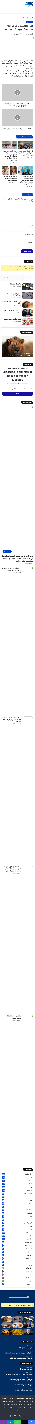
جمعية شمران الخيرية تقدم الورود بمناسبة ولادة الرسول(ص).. (11, 569)
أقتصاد (30, 1184)
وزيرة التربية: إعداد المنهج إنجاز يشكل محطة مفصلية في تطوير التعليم (25, 153)
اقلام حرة (29, 1177)
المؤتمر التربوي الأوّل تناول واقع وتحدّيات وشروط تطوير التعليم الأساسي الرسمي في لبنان (12, 869)
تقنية (31, 1281)
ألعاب (30, 1274)
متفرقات (29, 1180)
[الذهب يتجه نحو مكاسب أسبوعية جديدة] (17, 1332)
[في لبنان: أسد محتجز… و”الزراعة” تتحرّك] (27, 304)
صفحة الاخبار (28, 1232)
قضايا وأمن (29, 1190)
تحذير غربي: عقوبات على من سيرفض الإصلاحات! (13, 294)
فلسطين (29, 1213)
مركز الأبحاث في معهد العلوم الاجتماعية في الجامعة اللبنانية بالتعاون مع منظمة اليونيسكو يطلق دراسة (17, 558)
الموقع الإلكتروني (28, 242)
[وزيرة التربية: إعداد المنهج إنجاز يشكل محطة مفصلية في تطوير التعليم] (25, 145)
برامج (30, 1265)
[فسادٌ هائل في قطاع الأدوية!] (27, 321)
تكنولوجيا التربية (27, 1223)
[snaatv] (29, 4)
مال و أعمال (28, 1277)
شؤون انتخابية (28, 1248)
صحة (30, 1200)
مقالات (30, 1187)
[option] (17, 346)
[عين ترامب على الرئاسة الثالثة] (27, 313)
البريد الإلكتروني (28, 234)
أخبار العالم (29, 1268)
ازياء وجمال (29, 1258)
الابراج (30, 1216)
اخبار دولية (29, 1239)
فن (31, 1197)
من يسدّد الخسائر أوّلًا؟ (14, 284)
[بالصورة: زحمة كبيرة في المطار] (6, 1325)
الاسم (31, 225)
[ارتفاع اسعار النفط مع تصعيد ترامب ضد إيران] (6, 1332)
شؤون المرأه (28, 1245)
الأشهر (29, 277)
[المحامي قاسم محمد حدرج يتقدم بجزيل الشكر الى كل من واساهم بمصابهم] (28, 790)
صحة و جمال (28, 1271)
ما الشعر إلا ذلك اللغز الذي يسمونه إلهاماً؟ (13, 1017)
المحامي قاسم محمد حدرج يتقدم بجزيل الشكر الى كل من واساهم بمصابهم (11, 719)
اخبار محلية (29, 1236)
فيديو (30, 1261)
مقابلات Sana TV (27, 1210)
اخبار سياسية (28, 1174)
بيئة (31, 1226)
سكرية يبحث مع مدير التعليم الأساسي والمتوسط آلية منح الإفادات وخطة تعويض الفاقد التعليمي (26, 180)
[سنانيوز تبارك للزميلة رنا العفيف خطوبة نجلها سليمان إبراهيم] (9, 170)
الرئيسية (29, 17)
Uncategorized (28, 1193)
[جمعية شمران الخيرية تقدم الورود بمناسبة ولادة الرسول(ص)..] (28, 641)
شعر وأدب (29, 1252)
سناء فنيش (4, 1401)
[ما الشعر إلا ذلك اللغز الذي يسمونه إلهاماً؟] (28, 1089)
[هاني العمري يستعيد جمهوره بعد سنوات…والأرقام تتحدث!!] (28, 1332)
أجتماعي (23, 17)
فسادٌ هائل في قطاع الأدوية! (12, 319)
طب (31, 1229)
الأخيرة (18, 277)
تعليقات (6, 277)
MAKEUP (29, 1284)
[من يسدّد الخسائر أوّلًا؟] (27, 286)
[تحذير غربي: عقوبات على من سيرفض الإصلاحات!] (27, 295)
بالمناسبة (29, 1255)
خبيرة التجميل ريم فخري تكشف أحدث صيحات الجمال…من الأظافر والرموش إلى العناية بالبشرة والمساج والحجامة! (10, 156)
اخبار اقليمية (28, 1242)
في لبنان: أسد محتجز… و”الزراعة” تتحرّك (11, 302)
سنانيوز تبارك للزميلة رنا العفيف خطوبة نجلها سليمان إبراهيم (10, 178)
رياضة (30, 1206)
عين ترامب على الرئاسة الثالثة (12, 310)
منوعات (30, 1203)
